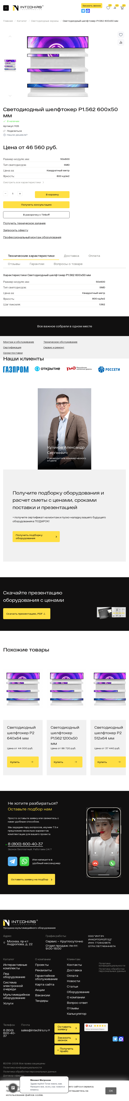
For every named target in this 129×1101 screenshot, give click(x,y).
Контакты (74, 964)
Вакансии (42, 995)
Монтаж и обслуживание (18, 342)
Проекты (42, 964)
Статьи (72, 986)
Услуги (8, 1003)
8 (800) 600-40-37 (25, 844)
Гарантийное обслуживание (46, 977)
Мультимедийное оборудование (16, 996)
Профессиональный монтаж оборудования (32, 237)
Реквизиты (43, 970)
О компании (76, 997)
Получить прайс (66, 1050)
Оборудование (78, 992)
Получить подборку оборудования (29, 537)
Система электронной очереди (13, 986)
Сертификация (12, 347)
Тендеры (41, 1000)
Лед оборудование (14, 975)
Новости (73, 981)
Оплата (94, 255)
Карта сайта (44, 984)
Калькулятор (76, 1013)
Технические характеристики (31, 255)
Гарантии (37, 264)
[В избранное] (120, 34)
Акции (40, 990)
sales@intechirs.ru (34, 1030)
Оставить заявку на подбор (29, 879)
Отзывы (14, 264)
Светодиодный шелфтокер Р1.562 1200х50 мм (65, 734)
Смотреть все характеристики (22, 182)
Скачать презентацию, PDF (24, 613)
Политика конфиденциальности (112, 964)
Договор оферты (13, 1076)
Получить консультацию (36, 204)
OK (111, 1090)
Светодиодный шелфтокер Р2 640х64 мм (21, 732)
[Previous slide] (10, 36)
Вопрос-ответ (77, 1002)
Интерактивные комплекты (15, 966)
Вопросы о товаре (68, 264)
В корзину (52, 194)
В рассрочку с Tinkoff (36, 214)
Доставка (71, 255)
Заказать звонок (91, 6)
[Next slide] (10, 96)
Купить (15, 762)
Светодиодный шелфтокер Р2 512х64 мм (108, 732)
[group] (73, 66)
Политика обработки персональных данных (112, 970)
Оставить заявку (64, 1028)
